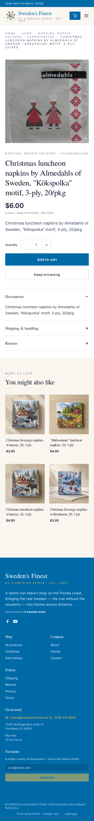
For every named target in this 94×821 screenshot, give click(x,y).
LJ (16, 807)
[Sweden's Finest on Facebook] (7, 621)
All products (13, 645)
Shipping (11, 678)
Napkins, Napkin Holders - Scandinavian (38, 35)
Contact (56, 658)
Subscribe (47, 777)
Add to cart (47, 259)
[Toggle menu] (86, 16)
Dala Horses (13, 658)
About (54, 645)
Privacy (10, 691)
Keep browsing (47, 274)
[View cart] (75, 16)
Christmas (12, 651)
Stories (55, 651)
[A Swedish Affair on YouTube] (15, 621)
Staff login (71, 814)
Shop (27, 33)
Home (10, 33)
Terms (9, 698)
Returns (10, 684)
